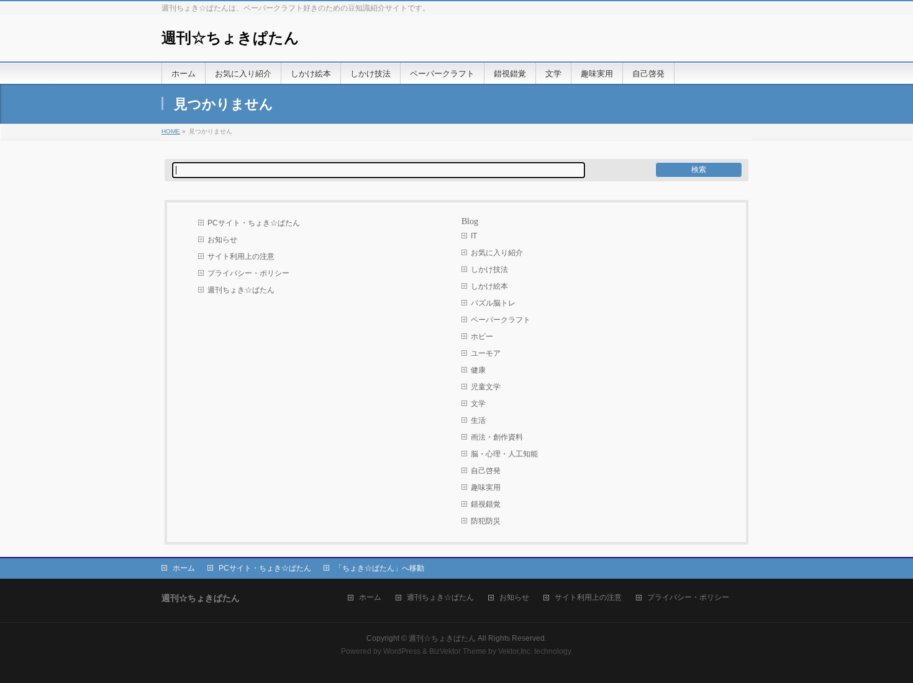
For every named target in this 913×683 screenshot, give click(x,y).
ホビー (482, 336)
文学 (478, 403)
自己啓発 (486, 470)
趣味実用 (486, 487)
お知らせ (222, 239)
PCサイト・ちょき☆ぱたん (253, 223)
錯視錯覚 (486, 504)
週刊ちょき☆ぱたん (241, 290)
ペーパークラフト (500, 319)
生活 (478, 420)
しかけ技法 (489, 269)
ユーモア (486, 353)
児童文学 (486, 386)
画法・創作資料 (497, 437)
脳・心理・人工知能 (504, 454)
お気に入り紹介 (497, 252)
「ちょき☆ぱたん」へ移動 (379, 568)
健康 (478, 370)
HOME (170, 131)
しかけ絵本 (489, 286)
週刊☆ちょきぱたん (230, 38)
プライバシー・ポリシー (248, 273)
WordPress (401, 651)
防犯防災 (486, 521)
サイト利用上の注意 (241, 256)
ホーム (184, 568)
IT (474, 236)
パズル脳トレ (493, 303)
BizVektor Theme (457, 651)
